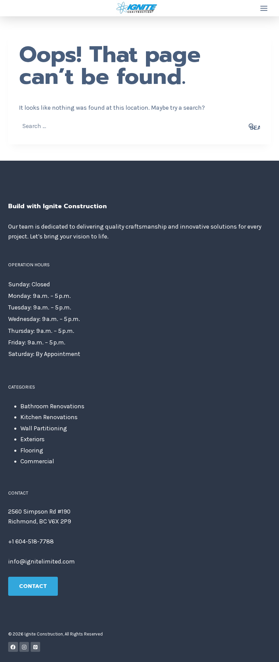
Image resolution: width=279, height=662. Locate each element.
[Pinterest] (35, 647)
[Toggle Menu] (264, 8)
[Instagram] (24, 647)
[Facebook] (13, 647)
